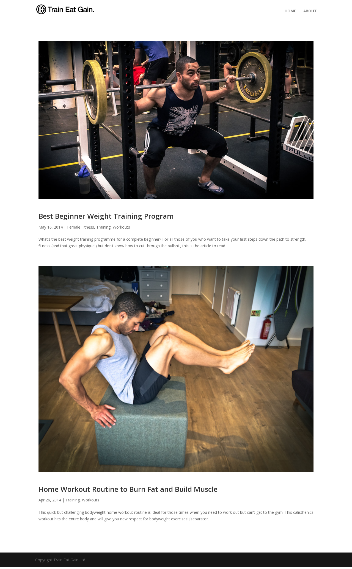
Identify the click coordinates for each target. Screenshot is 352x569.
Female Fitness (80, 227)
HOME (290, 11)
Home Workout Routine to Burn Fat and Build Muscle (128, 489)
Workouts (121, 227)
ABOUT (310, 11)
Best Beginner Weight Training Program (106, 216)
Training (103, 227)
